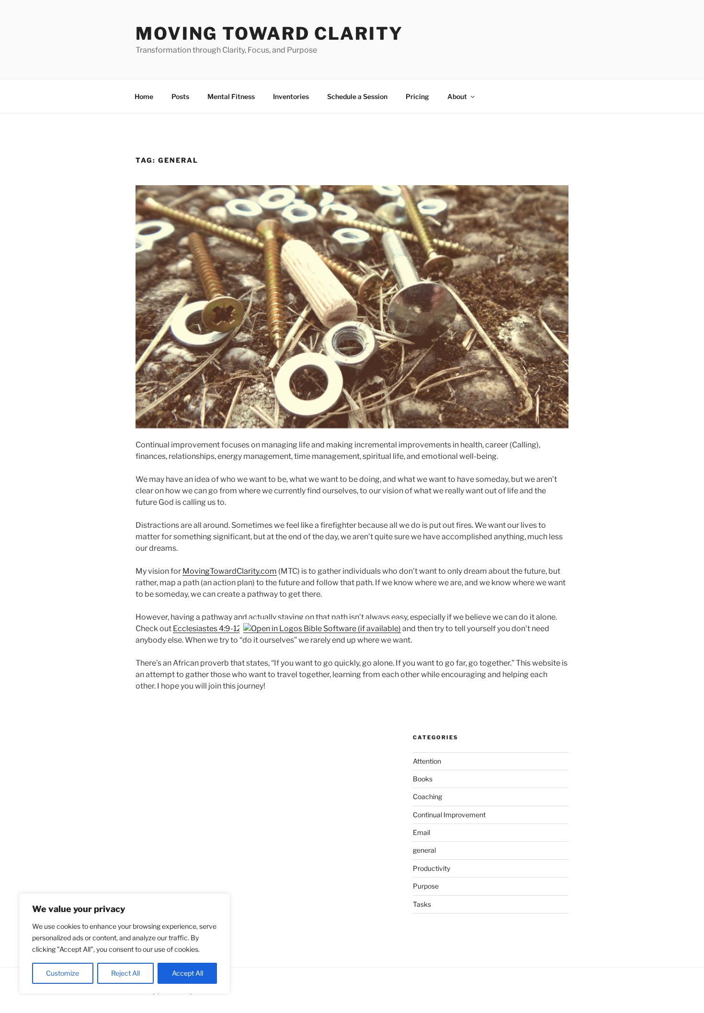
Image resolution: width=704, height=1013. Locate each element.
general (424, 850)
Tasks (422, 904)
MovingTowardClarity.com (229, 571)
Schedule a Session (357, 96)
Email (421, 832)
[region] (124, 943)
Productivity (431, 868)
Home (144, 96)
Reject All (125, 973)
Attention (427, 761)
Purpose (426, 886)
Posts (180, 96)
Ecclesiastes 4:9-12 (207, 628)
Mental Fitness (231, 96)
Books (422, 779)
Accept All (187, 973)
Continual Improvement (449, 815)
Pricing (417, 96)
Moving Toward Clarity (269, 33)
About (457, 96)
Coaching (427, 796)
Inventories (291, 96)
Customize (62, 973)
